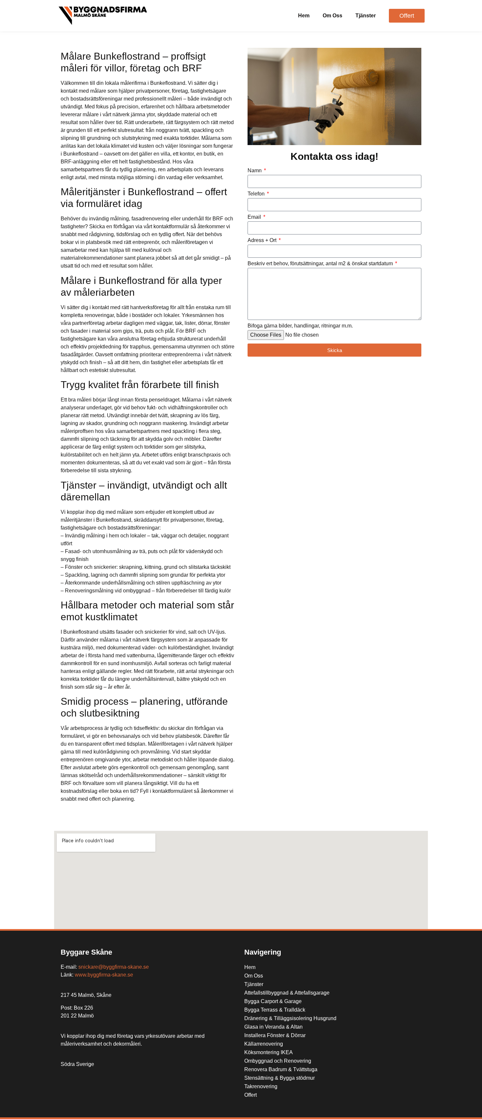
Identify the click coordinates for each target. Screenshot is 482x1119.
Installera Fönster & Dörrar (275, 1035)
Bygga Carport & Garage (273, 1001)
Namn (255, 170)
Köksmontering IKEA (268, 1052)
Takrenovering (260, 1086)
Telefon (257, 193)
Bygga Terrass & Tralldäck (274, 1010)
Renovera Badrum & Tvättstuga (280, 1069)
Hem (304, 15)
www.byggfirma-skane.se (104, 975)
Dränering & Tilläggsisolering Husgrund (290, 1018)
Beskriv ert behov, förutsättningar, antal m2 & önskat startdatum (321, 263)
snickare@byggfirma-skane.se (113, 967)
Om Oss (332, 15)
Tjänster (365, 15)
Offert (250, 1095)
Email (255, 217)
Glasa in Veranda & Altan (273, 1027)
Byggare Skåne (86, 952)
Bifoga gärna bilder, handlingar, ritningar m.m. (300, 325)
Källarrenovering (263, 1044)
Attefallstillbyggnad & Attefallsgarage (287, 993)
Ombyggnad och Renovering (277, 1061)
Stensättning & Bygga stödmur (279, 1078)
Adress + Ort (263, 240)
